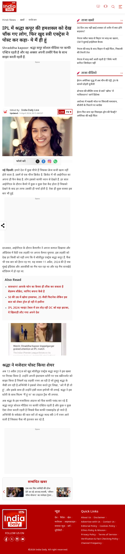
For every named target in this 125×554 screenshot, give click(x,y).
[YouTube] (22, 539)
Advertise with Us (90, 521)
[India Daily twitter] (37, 161)
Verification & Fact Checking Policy (99, 539)
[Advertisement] (37, 85)
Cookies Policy (107, 526)
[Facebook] (6, 539)
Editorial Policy (89, 526)
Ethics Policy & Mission (93, 530)
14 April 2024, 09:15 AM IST (26, 113)
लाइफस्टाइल (70, 521)
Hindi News (9, 20)
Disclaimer (99, 517)
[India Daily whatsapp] (55, 161)
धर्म (69, 526)
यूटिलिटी (58, 530)
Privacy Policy (88, 534)
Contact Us (108, 521)
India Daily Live (30, 110)
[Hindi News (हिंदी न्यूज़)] (9, 6)
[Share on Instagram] (49, 161)
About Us (86, 517)
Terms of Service (107, 534)
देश (56, 517)
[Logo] (14, 519)
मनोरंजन (33, 20)
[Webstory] (105, 7)
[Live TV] (98, 7)
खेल (69, 517)
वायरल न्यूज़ (60, 526)
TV (67, 112)
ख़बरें (22, 20)
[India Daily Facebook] (43, 161)
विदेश (62, 517)
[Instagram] (17, 539)
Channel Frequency (91, 543)
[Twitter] (11, 539)
